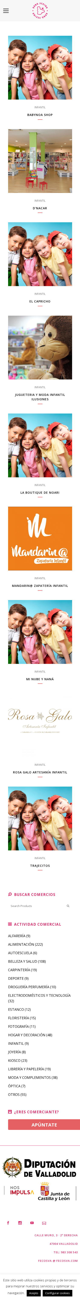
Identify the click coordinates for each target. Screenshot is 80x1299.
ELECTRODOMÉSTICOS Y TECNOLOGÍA (39, 995)
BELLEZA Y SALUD (22, 961)
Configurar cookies (57, 1293)
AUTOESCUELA (20, 953)
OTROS (14, 1094)
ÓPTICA (14, 1086)
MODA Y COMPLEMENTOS (29, 1077)
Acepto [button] (33, 1293)
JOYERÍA (14, 1052)
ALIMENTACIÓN (21, 944)
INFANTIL (40, 107)
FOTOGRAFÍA (18, 1026)
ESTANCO (16, 1009)
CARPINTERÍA (19, 970)
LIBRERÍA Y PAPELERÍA (26, 1069)
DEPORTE (16, 978)
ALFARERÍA (16, 936)
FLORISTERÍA (18, 1018)
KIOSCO (14, 1060)
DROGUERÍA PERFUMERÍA (28, 987)
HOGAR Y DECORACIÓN (26, 1035)
